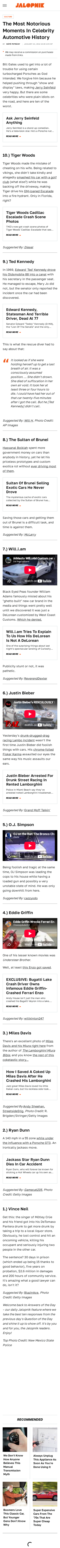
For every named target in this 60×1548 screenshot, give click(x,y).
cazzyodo (31, 898)
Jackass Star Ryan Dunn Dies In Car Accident (28, 1161)
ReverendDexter (35, 678)
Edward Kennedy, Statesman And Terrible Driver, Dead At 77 (27, 314)
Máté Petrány (13, 44)
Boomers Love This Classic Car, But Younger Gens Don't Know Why (14, 1517)
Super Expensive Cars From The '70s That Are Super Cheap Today (44, 1518)
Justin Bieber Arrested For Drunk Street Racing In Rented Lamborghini (29, 780)
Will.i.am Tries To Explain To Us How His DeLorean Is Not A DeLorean (28, 636)
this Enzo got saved (36, 967)
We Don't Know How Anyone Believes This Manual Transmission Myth (13, 1465)
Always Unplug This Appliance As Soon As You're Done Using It (44, 1461)
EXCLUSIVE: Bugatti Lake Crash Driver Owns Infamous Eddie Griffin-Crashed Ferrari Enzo (29, 986)
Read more (12, 136)
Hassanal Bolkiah (15, 448)
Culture (8, 17)
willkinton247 (34, 1018)
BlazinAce (31, 1292)
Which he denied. (29, 619)
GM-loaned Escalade (39, 191)
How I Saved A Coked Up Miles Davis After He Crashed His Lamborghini (28, 1076)
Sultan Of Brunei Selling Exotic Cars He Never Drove (27, 487)
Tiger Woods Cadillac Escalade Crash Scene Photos (26, 217)
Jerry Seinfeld (45, 87)
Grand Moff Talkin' (37, 810)
